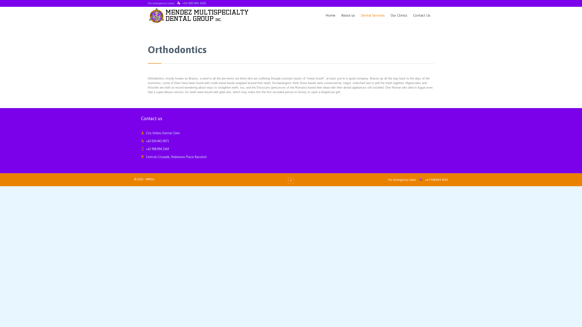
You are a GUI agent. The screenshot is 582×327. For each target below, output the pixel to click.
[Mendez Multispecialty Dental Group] (199, 15)
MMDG (150, 179)
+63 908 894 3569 (194, 3)
